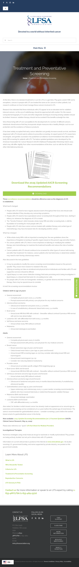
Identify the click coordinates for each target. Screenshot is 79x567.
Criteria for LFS (10, 469)
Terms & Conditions (49, 561)
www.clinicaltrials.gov (55, 442)
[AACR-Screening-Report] (39, 151)
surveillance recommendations (19, 199)
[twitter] (7, 2)
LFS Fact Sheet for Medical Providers (40, 426)
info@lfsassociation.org (21, 543)
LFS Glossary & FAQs (13, 483)
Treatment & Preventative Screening (19, 474)
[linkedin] (13, 2)
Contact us (10, 490)
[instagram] (10, 2)
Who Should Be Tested (13, 465)
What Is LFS (9, 460)
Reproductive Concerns (14, 478)
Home (25, 78)
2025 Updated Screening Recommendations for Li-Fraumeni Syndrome (39, 419)
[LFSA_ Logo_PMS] (39, 16)
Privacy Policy (59, 561)
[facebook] (3, 2)
